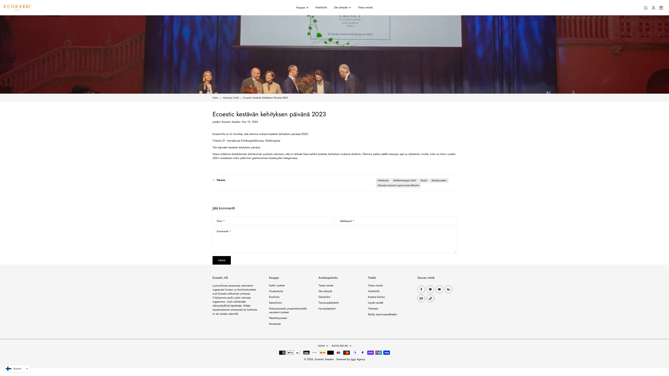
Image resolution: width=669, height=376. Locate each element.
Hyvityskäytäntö (327, 309)
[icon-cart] (661, 7)
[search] (645, 7)
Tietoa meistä (325, 285)
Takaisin (221, 180)
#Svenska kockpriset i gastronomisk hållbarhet (398, 185)
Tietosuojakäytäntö (328, 303)
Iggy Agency (358, 359)
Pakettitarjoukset (278, 318)
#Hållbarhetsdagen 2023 (404, 180)
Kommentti (224, 231)
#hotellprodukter (439, 180)
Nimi (221, 221)
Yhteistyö (373, 309)
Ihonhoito (274, 297)
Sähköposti (347, 221)
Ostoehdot (324, 297)
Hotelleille (374, 291)
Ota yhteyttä (325, 291)
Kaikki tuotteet (277, 285)
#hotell (424, 180)
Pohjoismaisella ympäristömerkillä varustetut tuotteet (288, 310)
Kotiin (215, 97)
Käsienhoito (275, 303)
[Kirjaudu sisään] (653, 7)
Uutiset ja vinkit (231, 97)
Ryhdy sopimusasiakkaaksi (382, 314)
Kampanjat (275, 324)
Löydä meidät (375, 303)
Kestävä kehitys (376, 297)
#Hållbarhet (383, 180)
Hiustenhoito (276, 291)
